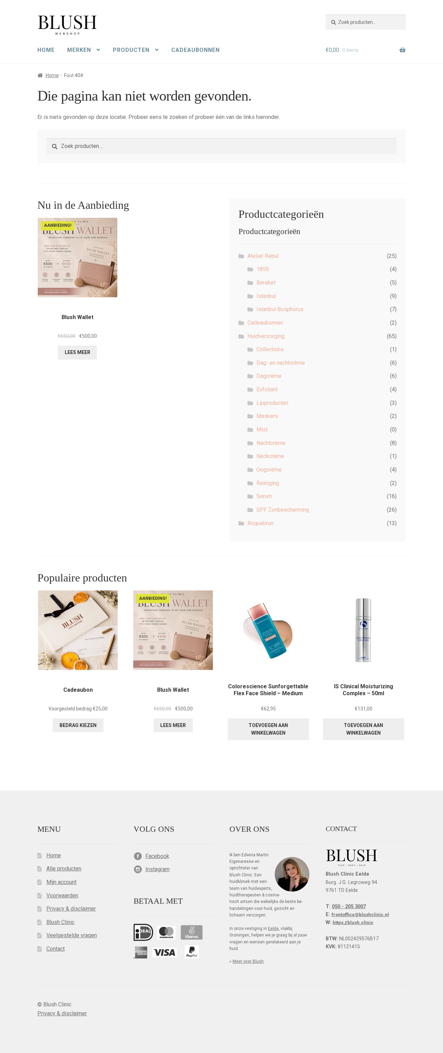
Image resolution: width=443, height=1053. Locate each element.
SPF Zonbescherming (282, 509)
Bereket (265, 282)
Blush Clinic (60, 922)
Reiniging (267, 483)
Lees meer (77, 352)
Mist (262, 429)
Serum (264, 496)
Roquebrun (260, 523)
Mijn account (61, 882)
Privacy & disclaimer (71, 908)
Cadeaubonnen (195, 50)
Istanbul (266, 296)
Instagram (157, 869)
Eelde (273, 928)
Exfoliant (267, 389)
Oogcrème (269, 469)
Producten (131, 50)
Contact (55, 948)
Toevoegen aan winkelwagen (268, 729)
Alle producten (63, 868)
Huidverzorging (265, 336)
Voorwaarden (62, 895)
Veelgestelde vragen (71, 935)
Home (46, 50)
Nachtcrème (271, 443)
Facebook (157, 856)
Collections (270, 349)
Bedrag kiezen (78, 725)
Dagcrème (268, 376)
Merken (79, 50)
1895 (262, 269)
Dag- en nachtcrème (280, 363)
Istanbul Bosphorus (280, 309)
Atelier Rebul (263, 256)
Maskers (267, 416)
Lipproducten (272, 403)
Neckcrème (270, 456)
